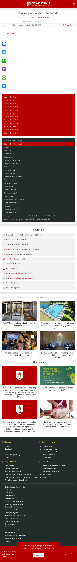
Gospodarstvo (9, 466)
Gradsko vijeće (47, 446)
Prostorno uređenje (10, 180)
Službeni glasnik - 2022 (11, 110)
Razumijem (38, 555)
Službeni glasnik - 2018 (11, 123)
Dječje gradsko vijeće (50, 449)
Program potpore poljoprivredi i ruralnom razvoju (21, 477)
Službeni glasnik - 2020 (11, 116)
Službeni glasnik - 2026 (11, 97)
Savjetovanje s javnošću (11, 203)
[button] (74, 4)
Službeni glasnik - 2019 (11, 120)
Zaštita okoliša (8, 196)
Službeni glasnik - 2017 (45, 17)
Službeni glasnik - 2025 (11, 100)
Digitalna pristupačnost (11, 209)
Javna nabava (8, 157)
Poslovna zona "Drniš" (12, 469)
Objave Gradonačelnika (12, 452)
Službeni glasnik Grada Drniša (13, 144)
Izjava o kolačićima (10, 212)
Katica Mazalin (11, 254)
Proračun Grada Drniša (11, 170)
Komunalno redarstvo (11, 183)
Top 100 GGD (47, 474)
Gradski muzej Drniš (49, 469)
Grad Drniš (7, 551)
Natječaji (6, 147)
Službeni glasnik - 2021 (11, 113)
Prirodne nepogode (10, 190)
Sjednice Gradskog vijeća (11, 167)
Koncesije (7, 206)
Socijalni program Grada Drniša (13, 176)
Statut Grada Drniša (49, 455)
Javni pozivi (7, 150)
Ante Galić (9, 259)
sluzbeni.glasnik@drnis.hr (19, 273)
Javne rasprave (9, 154)
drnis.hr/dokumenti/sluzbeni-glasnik (22, 278)
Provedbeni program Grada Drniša (16, 480)
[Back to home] (38, 4)
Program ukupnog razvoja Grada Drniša (18, 474)
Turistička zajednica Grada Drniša (54, 466)
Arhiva (7, 458)
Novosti (7, 446)
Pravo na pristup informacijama (14, 199)
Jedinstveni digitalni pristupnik (13, 141)
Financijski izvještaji (10, 173)
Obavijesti (8, 449)
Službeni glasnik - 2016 (11, 129)
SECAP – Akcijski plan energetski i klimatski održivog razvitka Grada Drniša (27, 219)
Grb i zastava (47, 458)
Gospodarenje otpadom (11, 193)
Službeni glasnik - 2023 (11, 107)
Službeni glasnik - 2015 (11, 133)
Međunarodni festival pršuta (52, 471)
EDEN (44, 477)
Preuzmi (68, 25)
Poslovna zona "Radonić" (13, 471)
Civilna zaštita (8, 186)
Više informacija (49, 548)
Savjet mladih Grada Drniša (52, 452)
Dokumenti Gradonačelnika (12, 160)
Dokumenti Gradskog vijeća (12, 163)
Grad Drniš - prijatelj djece (13, 455)
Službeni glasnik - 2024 (11, 103)
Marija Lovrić (10, 249)
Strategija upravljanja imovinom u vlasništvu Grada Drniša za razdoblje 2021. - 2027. (30, 216)
